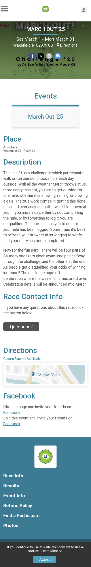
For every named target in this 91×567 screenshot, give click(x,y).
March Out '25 (45, 116)
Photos (10, 525)
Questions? (21, 326)
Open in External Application (22, 358)
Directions (69, 45)
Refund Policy (17, 505)
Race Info (13, 475)
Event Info (14, 495)
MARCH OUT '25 (45, 29)
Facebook (11, 412)
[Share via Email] (49, 56)
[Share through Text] (57, 56)
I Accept (44, 559)
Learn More (50, 551)
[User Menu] (84, 10)
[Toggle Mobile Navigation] (4, 8)
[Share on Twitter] (41, 56)
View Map (49, 374)
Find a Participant (21, 515)
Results (11, 485)
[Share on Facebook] (32, 56)
